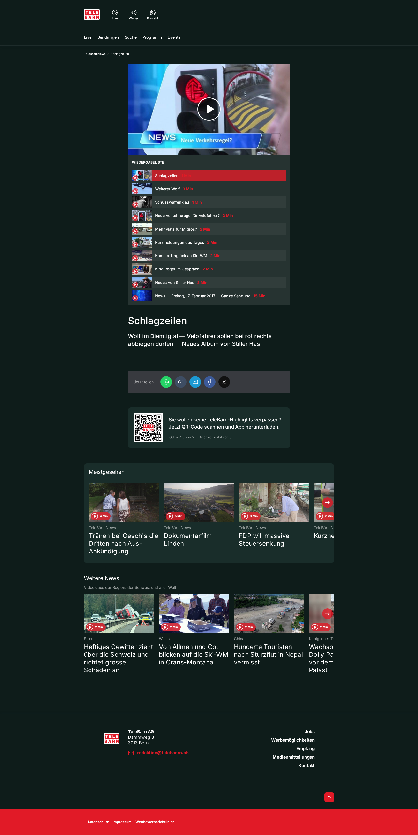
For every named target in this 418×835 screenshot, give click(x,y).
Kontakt (307, 765)
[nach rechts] (327, 502)
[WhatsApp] (166, 382)
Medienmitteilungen (294, 757)
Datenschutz (98, 822)
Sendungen (108, 37)
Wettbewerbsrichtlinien (155, 822)
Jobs (310, 731)
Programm (152, 37)
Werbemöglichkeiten (293, 740)
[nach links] (90, 502)
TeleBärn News (95, 54)
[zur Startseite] (92, 14)
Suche (131, 37)
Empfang (305, 748)
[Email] (195, 382)
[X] (224, 382)
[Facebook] (210, 382)
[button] (181, 382)
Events (174, 37)
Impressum (122, 822)
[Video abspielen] (209, 109)
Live (88, 37)
